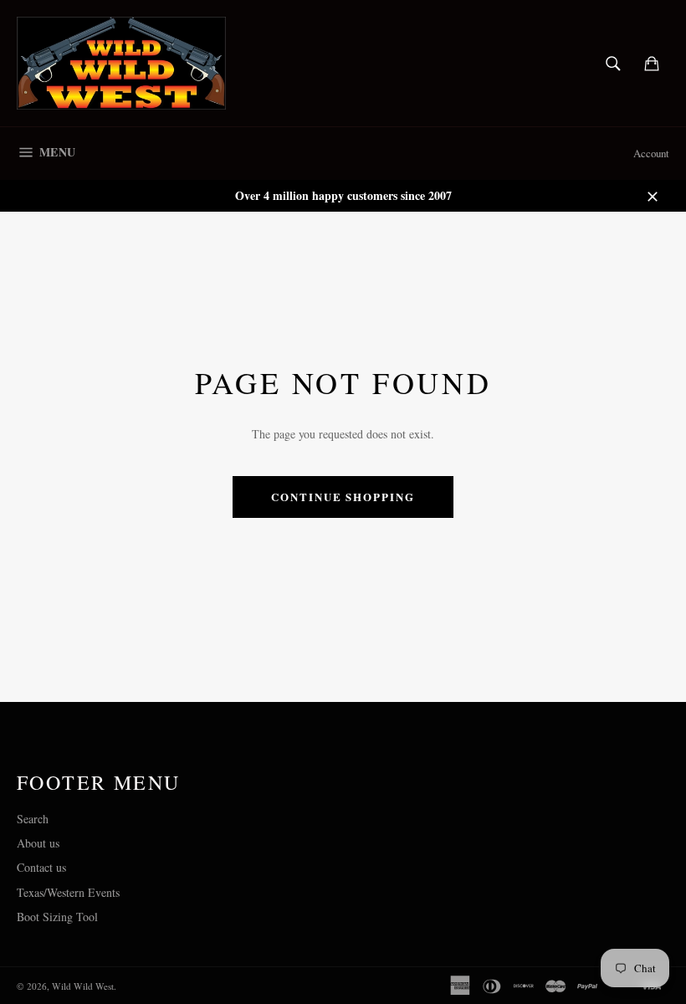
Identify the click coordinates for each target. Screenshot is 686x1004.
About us (38, 843)
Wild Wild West (83, 986)
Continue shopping (343, 497)
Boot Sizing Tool (57, 917)
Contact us (41, 867)
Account (651, 153)
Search (33, 819)
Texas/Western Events (68, 892)
